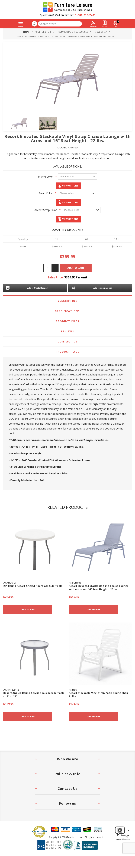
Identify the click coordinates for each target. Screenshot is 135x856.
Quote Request (105, 24)
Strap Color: (46, 193)
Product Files (67, 321)
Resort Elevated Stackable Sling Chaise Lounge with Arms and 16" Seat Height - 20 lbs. (98, 587)
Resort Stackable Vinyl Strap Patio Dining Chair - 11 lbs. (99, 694)
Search (34, 23)
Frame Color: (45, 176)
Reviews (67, 331)
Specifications (67, 311)
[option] (24, 123)
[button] (122, 840)
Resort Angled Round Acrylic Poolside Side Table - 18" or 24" (34, 694)
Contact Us (67, 341)
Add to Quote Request (37, 288)
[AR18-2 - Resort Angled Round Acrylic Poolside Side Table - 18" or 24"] (34, 653)
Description (67, 300)
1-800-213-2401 (85, 15)
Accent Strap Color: (45, 210)
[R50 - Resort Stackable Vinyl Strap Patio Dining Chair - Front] (100, 653)
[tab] (67, 301)
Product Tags (67, 351)
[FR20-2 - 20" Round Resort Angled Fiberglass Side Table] (34, 546)
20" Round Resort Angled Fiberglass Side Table (32, 586)
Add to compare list (102, 288)
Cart (117, 21)
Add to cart (75, 268)
